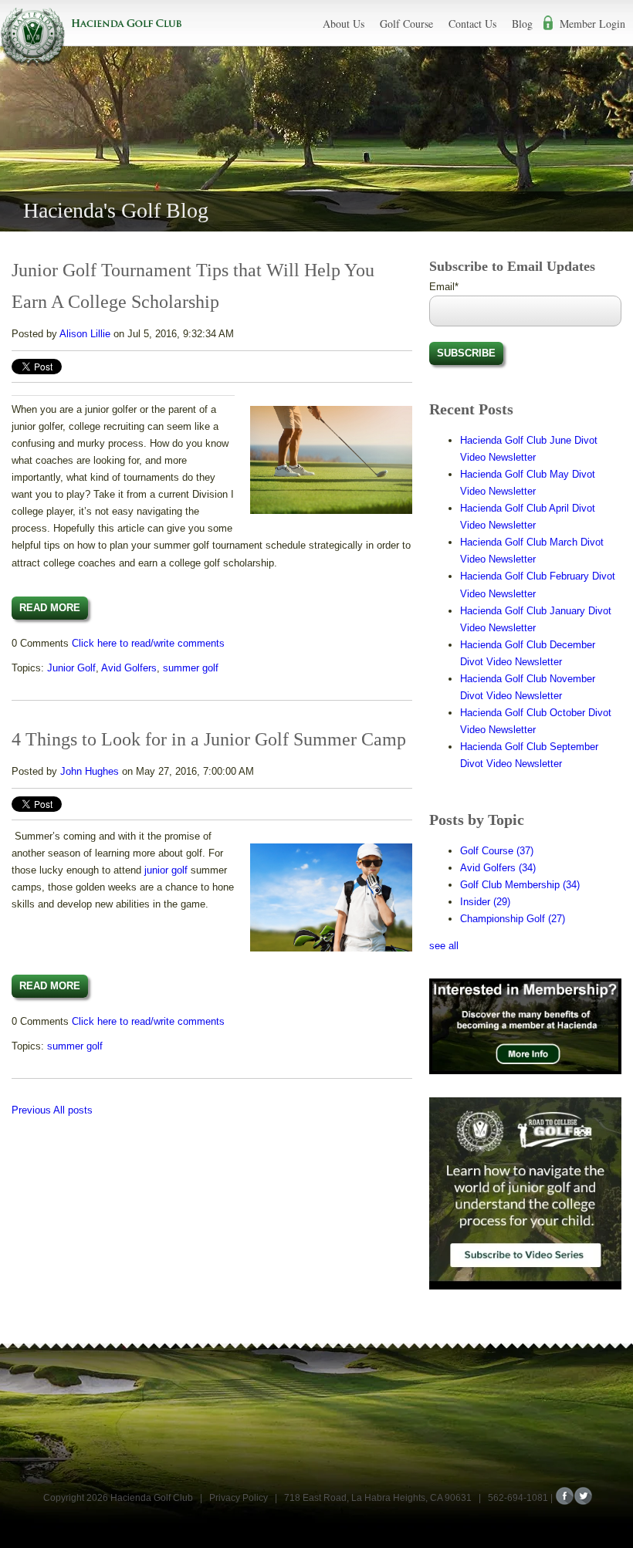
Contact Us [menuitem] (472, 23)
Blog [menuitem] (522, 23)
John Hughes (89, 771)
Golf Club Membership (520, 885)
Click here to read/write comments (148, 643)
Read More (49, 607)
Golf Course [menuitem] (406, 23)
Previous (31, 1110)
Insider (485, 902)
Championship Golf (512, 918)
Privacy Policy (238, 1497)
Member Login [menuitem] (592, 23)
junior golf (166, 870)
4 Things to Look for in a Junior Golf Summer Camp (209, 739)
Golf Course (496, 851)
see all (444, 945)
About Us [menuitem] (343, 23)
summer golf (190, 668)
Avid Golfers (129, 668)
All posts (73, 1110)
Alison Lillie (84, 334)
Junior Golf (71, 668)
